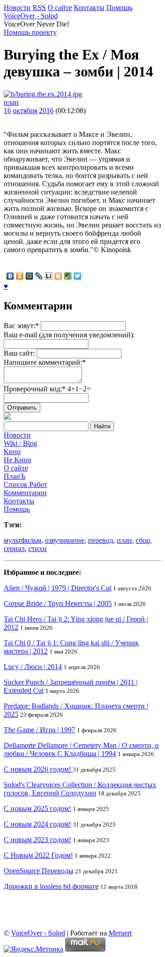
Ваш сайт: (19, 353)
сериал (14, 548)
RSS (39, 7)
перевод (100, 540)
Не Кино (17, 460)
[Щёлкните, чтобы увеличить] (43, 94)
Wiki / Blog (20, 443)
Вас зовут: (21, 326)
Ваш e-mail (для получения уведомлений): (69, 335)
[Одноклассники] (20, 276)
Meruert (120, 933)
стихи (37, 548)
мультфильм (22, 540)
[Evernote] (68, 276)
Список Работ (25, 484)
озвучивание (64, 540)
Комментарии (25, 493)
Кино (12, 451)
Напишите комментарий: (45, 362)
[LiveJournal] (39, 276)
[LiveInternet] (49, 276)
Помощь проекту (30, 32)
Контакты (89, 7)
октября (25, 110)
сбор (143, 540)
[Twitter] (77, 276)
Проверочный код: (47, 389)
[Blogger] (58, 276)
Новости (17, 7)
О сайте (60, 7)
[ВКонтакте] (10, 276)
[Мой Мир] (29, 276)
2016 (46, 110)
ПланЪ (14, 476)
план (11, 102)
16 (7, 110)
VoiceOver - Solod (31, 16)
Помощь (119, 7)
